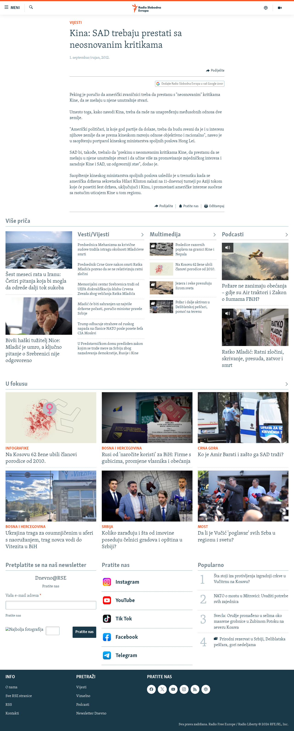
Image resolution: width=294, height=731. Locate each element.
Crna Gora (208, 448)
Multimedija (165, 235)
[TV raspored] (205, 689)
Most (203, 527)
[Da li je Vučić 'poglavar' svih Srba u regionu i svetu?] (243, 496)
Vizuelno (83, 696)
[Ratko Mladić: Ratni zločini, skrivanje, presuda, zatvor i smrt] (255, 327)
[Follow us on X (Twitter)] (162, 689)
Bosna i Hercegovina (122, 448)
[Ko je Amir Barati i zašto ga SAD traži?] (243, 417)
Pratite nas (84, 632)
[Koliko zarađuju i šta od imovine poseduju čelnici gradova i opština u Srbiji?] (147, 496)
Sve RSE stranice (19, 696)
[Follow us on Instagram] (184, 689)
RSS (9, 705)
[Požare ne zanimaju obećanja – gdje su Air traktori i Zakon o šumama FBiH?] (255, 261)
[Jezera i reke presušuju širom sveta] (161, 287)
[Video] (280, 8)
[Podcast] (266, 8)
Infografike (17, 448)
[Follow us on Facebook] (151, 689)
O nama (11, 687)
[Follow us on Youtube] (173, 689)
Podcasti (233, 235)
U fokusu (17, 384)
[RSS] (195, 689)
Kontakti (12, 713)
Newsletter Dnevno (91, 713)
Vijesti (76, 23)
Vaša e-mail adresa (23, 596)
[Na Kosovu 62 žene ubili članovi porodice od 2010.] (161, 269)
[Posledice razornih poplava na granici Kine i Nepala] (161, 249)
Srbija (107, 527)
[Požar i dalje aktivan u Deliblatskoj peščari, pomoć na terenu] (161, 306)
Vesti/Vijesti (93, 235)
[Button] (215, 71)
